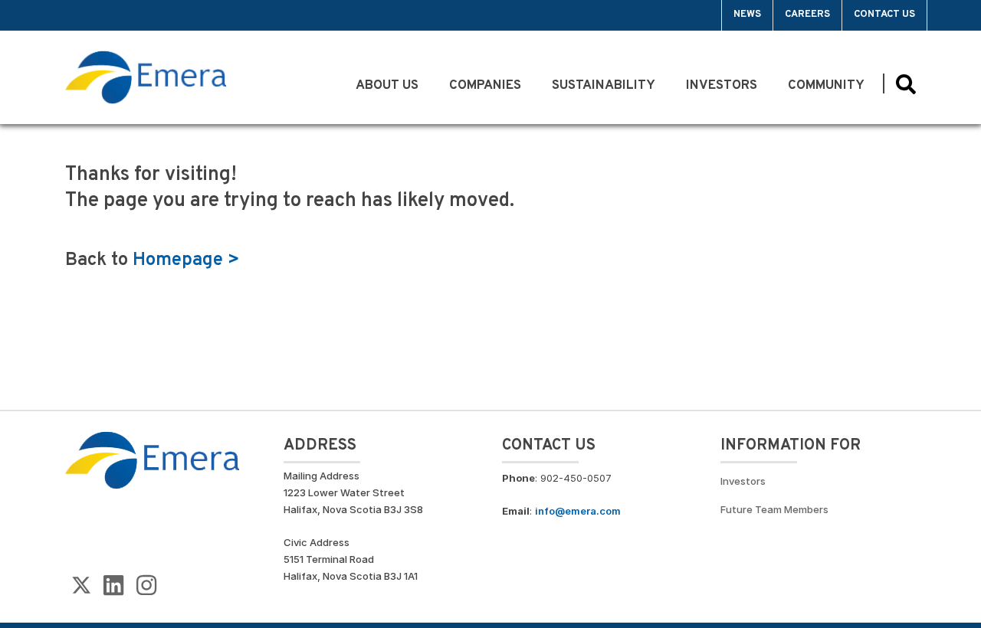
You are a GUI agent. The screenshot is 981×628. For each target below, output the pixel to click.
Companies (485, 85)
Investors (721, 85)
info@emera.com (578, 511)
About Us (387, 85)
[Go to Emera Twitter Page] (81, 585)
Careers (807, 14)
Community (828, 85)
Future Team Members (774, 509)
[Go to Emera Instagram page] (146, 585)
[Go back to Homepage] (152, 459)
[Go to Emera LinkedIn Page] (113, 585)
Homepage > (186, 260)
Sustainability (603, 85)
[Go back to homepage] (98, 15)
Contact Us (884, 14)
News (747, 14)
